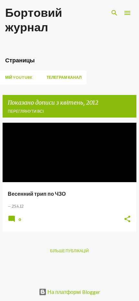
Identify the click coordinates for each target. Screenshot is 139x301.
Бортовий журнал (33, 19)
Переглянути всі (26, 111)
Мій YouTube (18, 77)
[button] (127, 219)
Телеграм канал (64, 77)
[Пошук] (114, 13)
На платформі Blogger (73, 292)
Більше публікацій (69, 250)
